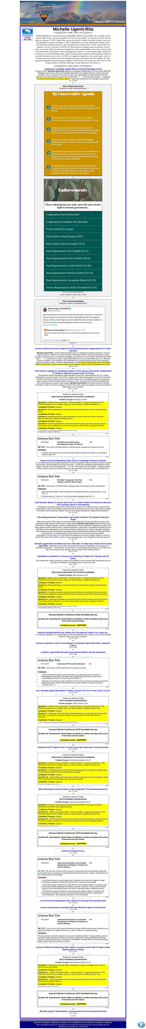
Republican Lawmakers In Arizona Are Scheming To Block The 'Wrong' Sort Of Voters (73, 557)
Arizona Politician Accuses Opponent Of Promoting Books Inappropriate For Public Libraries (73, 349)
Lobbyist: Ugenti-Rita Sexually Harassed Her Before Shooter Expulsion (73, 652)
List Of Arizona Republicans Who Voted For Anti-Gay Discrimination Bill (73, 901)
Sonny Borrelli (84, 381)
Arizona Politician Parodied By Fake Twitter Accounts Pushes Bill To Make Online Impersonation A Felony (73, 948)
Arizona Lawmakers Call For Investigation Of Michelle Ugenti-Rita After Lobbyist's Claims (73, 644)
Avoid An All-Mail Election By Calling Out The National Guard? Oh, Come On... (73, 633)
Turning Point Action (76, 533)
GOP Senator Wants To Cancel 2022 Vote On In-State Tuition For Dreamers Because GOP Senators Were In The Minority (73, 503)
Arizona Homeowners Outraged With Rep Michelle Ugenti (66, 907)
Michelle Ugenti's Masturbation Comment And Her (62, 1011)
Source (107, 433)
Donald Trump (103, 522)
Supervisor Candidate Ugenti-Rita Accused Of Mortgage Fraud (73, 69)
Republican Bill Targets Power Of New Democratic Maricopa (65, 747)
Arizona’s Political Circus (73, 851)
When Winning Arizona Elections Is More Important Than (64, 789)
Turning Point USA (53, 535)
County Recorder (100, 747)
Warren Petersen (68, 381)
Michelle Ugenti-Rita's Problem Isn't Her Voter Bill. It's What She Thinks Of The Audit (73, 544)
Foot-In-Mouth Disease (96, 1011)
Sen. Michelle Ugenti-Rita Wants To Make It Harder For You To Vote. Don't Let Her (73, 691)
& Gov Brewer (99, 907)
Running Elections (99, 789)
